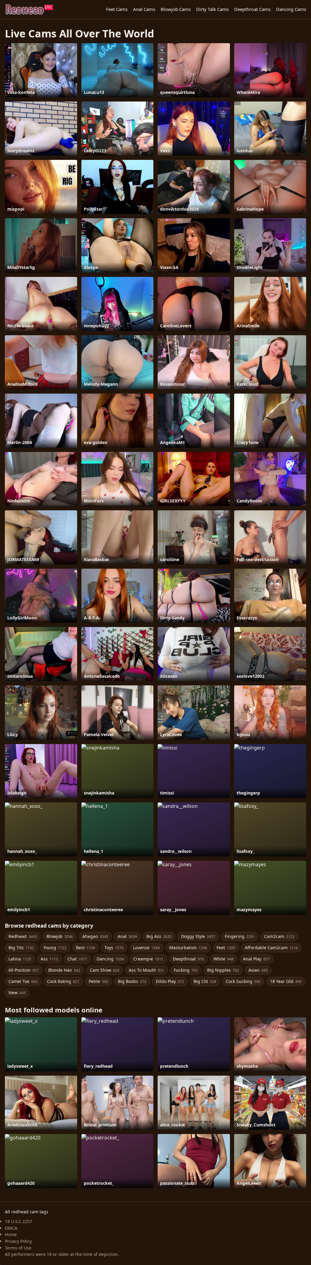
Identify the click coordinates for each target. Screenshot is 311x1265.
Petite (98, 981)
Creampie (148, 959)
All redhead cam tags (26, 1212)
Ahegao (95, 936)
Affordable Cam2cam (271, 947)
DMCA (11, 1228)
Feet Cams (117, 9)
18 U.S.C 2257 (18, 1221)
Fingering (240, 936)
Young (55, 947)
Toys (114, 947)
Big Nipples (223, 970)
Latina (20, 959)
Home (11, 1234)
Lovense (146, 947)
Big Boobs (132, 981)
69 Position (24, 970)
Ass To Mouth (146, 970)
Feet (226, 947)
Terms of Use (18, 1248)
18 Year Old (286, 981)
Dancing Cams (291, 9)
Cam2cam (279, 936)
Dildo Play (170, 981)
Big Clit (204, 981)
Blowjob (59, 936)
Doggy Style (198, 936)
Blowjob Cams (176, 9)
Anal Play (256, 959)
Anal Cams (144, 9)
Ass (49, 959)
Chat (77, 959)
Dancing (110, 959)
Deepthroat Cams (252, 9)
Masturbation (188, 947)
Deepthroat (188, 959)
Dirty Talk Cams (212, 9)
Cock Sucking (243, 981)
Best (85, 947)
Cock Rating (63, 981)
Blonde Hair (64, 970)
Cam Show (104, 970)
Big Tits (21, 947)
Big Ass (159, 936)
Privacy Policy (18, 1241)
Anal (127, 936)
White (224, 959)
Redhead (23, 936)
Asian (258, 970)
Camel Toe (23, 981)
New (17, 992)
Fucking (186, 970)
